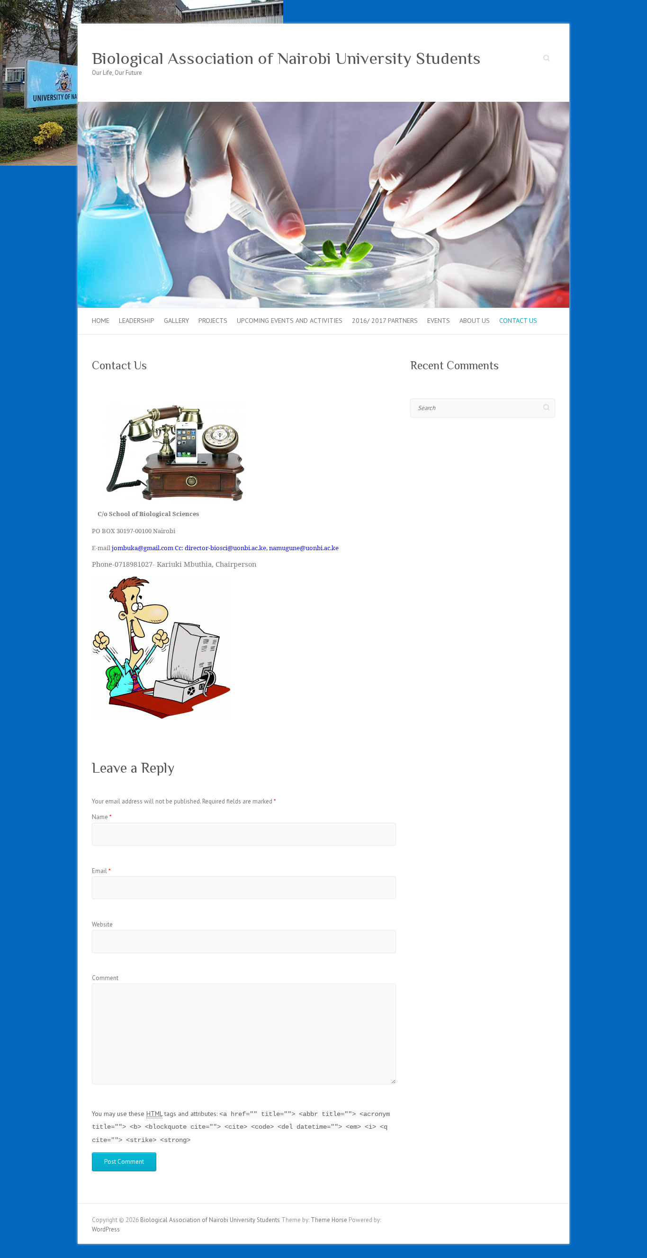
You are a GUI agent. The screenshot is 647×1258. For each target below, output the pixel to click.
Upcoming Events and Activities (289, 320)
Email (101, 871)
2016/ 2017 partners (385, 320)
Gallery (176, 320)
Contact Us (518, 320)
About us (474, 320)
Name (102, 817)
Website (102, 924)
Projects (212, 320)
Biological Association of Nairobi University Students (286, 58)
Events (438, 320)
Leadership (136, 320)
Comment (105, 978)
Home (100, 320)
